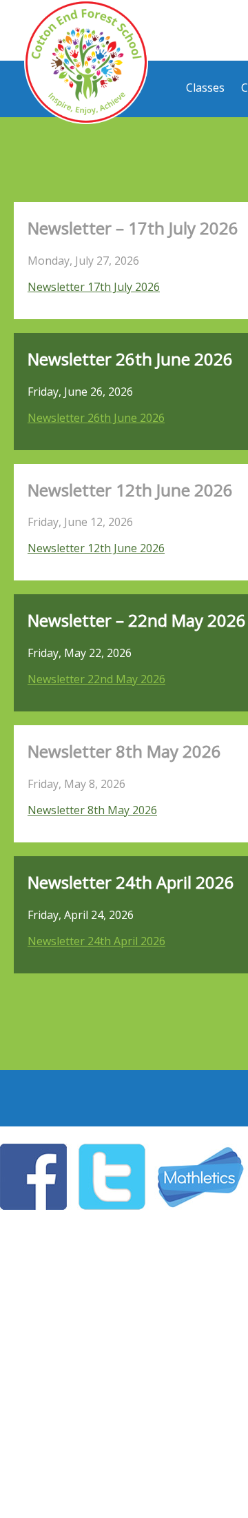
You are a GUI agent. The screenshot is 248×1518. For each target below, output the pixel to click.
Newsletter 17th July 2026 (94, 286)
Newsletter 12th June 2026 (96, 548)
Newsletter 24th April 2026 (96, 941)
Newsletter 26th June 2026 (96, 417)
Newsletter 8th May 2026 (92, 810)
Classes (205, 87)
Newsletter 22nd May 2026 (96, 679)
